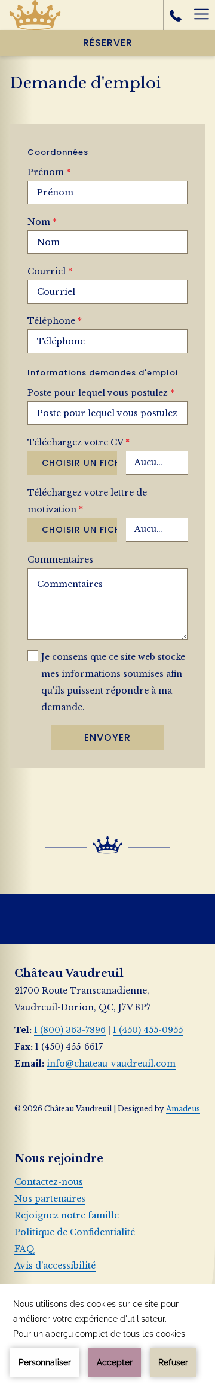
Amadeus (183, 1108)
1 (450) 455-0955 (148, 1030)
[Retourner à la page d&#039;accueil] (35, 15)
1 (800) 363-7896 (70, 1030)
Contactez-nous (48, 1182)
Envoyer (107, 737)
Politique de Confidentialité (74, 1232)
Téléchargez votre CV (78, 442)
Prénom (48, 172)
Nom (42, 221)
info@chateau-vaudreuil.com (111, 1063)
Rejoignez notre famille (66, 1215)
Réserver (108, 43)
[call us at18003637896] (176, 15)
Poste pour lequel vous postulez (100, 392)
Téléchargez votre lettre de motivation (87, 501)
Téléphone (54, 321)
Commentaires (60, 559)
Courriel (49, 271)
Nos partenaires (49, 1198)
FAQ (24, 1249)
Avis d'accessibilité (55, 1265)
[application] (107, 1337)
